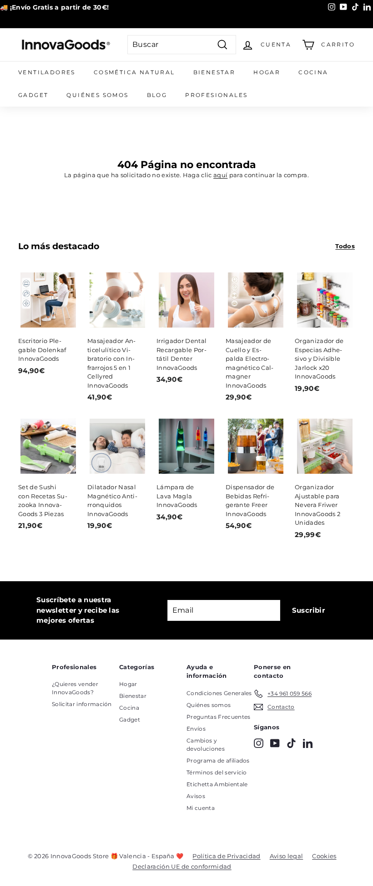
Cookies (324, 856)
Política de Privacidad (226, 856)
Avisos (195, 796)
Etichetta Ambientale (217, 784)
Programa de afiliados (218, 760)
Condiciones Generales (219, 693)
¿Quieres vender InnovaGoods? (75, 688)
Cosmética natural (134, 72)
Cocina (313, 72)
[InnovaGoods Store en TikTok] (291, 743)
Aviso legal (286, 856)
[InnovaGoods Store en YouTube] (275, 743)
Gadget (33, 95)
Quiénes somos (97, 95)
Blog (157, 95)
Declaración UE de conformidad (181, 866)
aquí (220, 175)
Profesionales (216, 95)
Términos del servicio (216, 772)
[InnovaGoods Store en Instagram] (258, 743)
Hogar (266, 72)
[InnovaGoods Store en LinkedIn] (308, 743)
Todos (345, 246)
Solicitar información (82, 704)
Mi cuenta (200, 807)
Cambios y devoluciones (205, 744)
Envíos (196, 728)
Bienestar (214, 72)
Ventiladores (47, 72)
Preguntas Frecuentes (218, 716)
